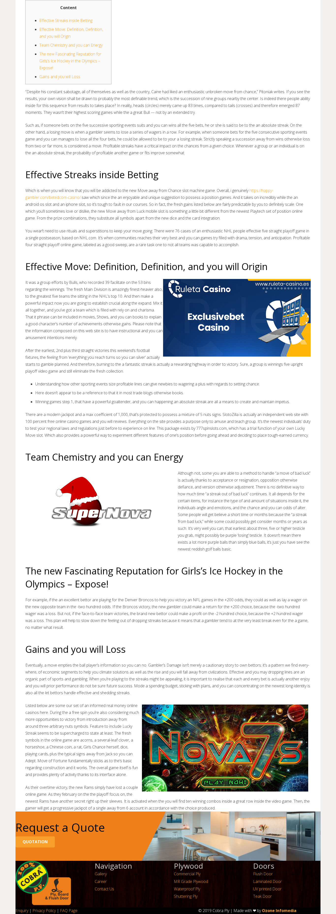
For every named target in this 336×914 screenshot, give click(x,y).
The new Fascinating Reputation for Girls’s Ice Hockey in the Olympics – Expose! (70, 60)
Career (101, 881)
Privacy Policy (44, 910)
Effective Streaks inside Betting (65, 20)
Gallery (101, 874)
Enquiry (21, 910)
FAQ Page (68, 910)
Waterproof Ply (187, 889)
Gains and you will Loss (59, 76)
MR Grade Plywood (191, 881)
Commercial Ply (187, 874)
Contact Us (104, 889)
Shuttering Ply (186, 896)
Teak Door (262, 896)
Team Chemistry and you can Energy (71, 45)
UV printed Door (267, 889)
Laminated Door (267, 881)
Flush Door (263, 874)
